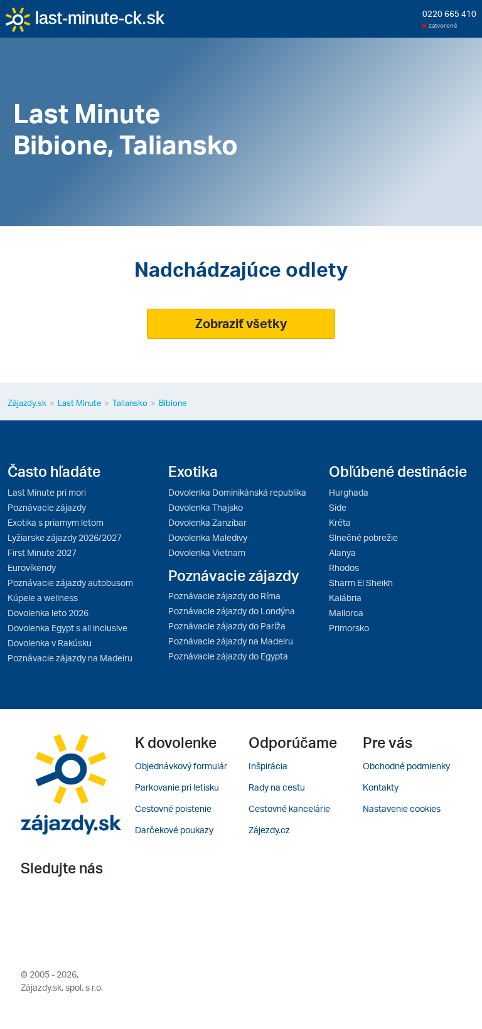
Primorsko (349, 627)
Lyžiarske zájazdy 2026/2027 (65, 537)
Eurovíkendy (32, 567)
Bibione (172, 403)
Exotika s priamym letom (56, 522)
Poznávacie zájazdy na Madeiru (70, 658)
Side (337, 507)
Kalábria (345, 597)
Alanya (342, 552)
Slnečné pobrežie (363, 537)
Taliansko (129, 403)
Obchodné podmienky (406, 765)
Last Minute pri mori (47, 492)
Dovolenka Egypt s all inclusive (67, 627)
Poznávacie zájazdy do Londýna (231, 610)
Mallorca (346, 612)
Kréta (340, 522)
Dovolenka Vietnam (206, 552)
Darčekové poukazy (174, 829)
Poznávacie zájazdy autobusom (70, 582)
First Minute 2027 (42, 552)
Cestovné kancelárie (289, 808)
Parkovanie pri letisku (177, 787)
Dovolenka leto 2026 (48, 612)
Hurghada (348, 492)
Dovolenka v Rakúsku (50, 642)
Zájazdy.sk (27, 403)
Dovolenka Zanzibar (207, 522)
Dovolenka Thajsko (205, 507)
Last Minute (79, 403)
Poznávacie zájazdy (47, 507)
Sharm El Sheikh (361, 582)
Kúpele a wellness (43, 597)
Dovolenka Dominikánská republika (237, 492)
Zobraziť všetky (241, 323)
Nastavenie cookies (402, 808)
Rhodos (344, 567)
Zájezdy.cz (269, 829)
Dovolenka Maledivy (207, 537)
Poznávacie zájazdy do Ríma (224, 595)
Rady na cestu (277, 787)
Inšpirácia (268, 765)
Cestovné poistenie (173, 808)
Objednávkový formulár (181, 765)
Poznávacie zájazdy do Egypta (228, 656)
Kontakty (381, 787)
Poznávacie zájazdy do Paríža (227, 626)
